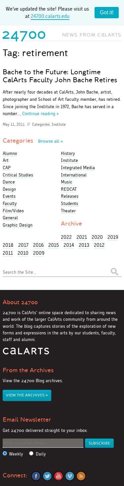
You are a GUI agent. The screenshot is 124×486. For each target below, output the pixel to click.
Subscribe (99, 443)
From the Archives (28, 370)
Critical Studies (18, 174)
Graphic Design (17, 225)
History (68, 153)
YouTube (58, 476)
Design (9, 189)
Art (6, 160)
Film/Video (13, 210)
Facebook (36, 476)
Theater (68, 210)
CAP (7, 167)
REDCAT (69, 189)
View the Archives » (27, 395)
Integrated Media (78, 167)
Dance (9, 181)
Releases (69, 196)
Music (66, 181)
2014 (68, 245)
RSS (81, 476)
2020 (97, 237)
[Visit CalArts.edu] (26, 353)
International (74, 174)
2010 (23, 253)
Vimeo (70, 476)
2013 (84, 245)
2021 (81, 237)
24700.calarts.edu (50, 16)
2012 (99, 245)
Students (69, 203)
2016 (38, 245)
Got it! (106, 12)
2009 (38, 253)
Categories (33, 140)
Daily (41, 453)
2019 (112, 237)
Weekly (16, 453)
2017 (23, 245)
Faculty (10, 203)
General (10, 217)
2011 (8, 253)
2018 (8, 245)
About (20, 302)
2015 (53, 245)
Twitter (47, 476)
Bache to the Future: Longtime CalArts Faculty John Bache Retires (60, 76)
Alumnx (10, 153)
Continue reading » (40, 113)
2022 (66, 237)
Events (9, 196)
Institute (59, 124)
